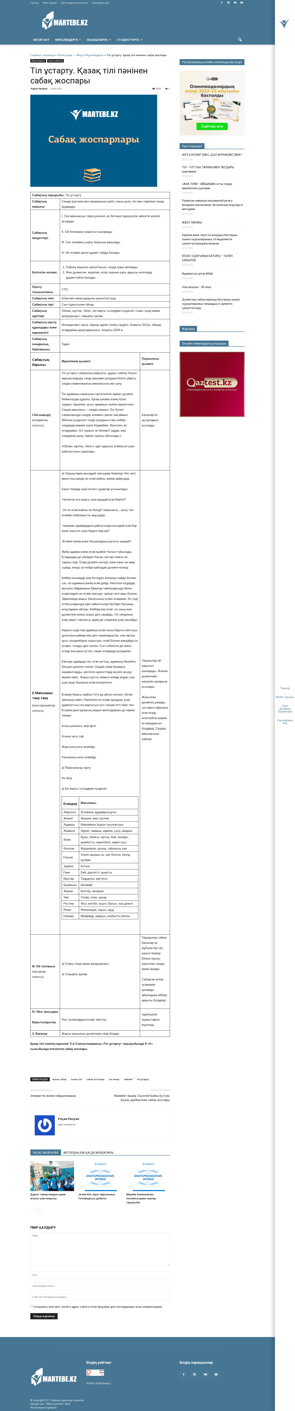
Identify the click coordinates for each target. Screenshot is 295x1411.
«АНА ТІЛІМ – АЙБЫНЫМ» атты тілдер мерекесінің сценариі (207, 186)
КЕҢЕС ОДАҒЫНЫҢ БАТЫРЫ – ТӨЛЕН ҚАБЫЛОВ (207, 258)
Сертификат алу (100, 2)
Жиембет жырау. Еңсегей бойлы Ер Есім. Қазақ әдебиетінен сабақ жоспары (142, 1098)
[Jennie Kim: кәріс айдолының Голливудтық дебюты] (100, 1176)
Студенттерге (128, 40)
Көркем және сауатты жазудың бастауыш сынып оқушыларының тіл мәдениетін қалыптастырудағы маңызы (209, 239)
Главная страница (42, 55)
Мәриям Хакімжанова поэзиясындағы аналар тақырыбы (141, 1198)
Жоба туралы (50, 2)
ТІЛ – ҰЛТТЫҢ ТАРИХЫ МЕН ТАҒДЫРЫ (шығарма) (208, 169)
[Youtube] (242, 3)
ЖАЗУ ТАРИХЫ (192, 222)
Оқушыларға (97, 40)
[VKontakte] (235, 3)
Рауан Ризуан (39, 88)
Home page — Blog (69, 55)
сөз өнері (114, 1079)
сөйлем (128, 1079)
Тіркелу (34, 2)
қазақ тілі (76, 1079)
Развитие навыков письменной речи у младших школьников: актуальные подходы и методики (212, 205)
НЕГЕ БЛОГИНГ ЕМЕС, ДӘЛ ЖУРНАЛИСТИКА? (212, 154)
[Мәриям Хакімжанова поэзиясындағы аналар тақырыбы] (148, 1176)
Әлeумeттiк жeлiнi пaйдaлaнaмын (53, 1096)
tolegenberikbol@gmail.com (130, 1383)
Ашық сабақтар (55, 60)
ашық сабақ (59, 1079)
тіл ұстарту (143, 1079)
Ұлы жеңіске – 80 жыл (196, 287)
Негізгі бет (41, 40)
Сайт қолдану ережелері (74, 2)
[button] (240, 40)
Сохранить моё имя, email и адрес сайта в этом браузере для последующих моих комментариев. (98, 1306)
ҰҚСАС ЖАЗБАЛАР (46, 1152)
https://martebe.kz (67, 1124)
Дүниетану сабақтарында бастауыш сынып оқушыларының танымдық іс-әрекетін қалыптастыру (211, 304)
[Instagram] (228, 3)
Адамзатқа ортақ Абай (197, 273)
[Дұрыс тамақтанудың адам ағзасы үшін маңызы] (52, 1176)
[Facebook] (222, 3)
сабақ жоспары (95, 1079)
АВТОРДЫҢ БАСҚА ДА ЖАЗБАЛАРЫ (88, 1152)
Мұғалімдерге (66, 40)
